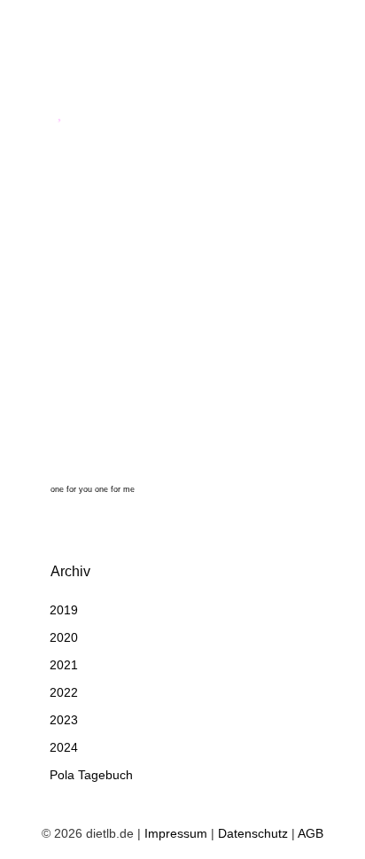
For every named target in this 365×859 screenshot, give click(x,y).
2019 (64, 610)
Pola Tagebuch (91, 775)
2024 (64, 747)
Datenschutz (253, 833)
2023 (64, 720)
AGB (310, 833)
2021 (64, 665)
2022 (64, 692)
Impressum (175, 833)
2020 (64, 637)
